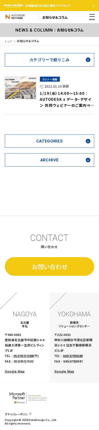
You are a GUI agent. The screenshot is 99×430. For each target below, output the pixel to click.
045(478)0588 (73, 356)
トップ (8, 41)
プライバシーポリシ (16, 414)
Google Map (15, 371)
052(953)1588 (23, 356)
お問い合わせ (49, 266)
